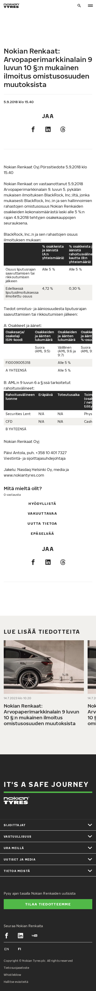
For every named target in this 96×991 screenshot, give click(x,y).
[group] (44, 685)
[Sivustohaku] (79, 5)
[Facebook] (33, 129)
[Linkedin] (48, 129)
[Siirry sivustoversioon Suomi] (19, 948)
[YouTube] (34, 935)
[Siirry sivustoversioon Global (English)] (6, 948)
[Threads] (63, 129)
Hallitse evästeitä (16, 982)
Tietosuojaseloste (16, 967)
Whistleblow (12, 975)
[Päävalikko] (90, 5)
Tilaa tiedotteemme (48, 904)
